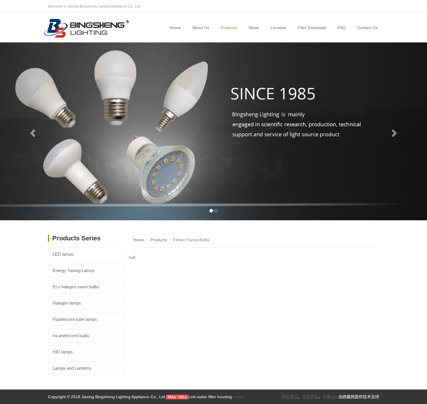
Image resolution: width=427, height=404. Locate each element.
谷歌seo (329, 396)
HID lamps (63, 351)
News (254, 27)
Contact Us (367, 27)
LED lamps (63, 254)
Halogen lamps (67, 303)
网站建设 (290, 396)
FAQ (342, 27)
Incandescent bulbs (71, 335)
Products (158, 239)
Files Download (312, 27)
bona (240, 396)
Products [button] (229, 27)
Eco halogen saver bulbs (76, 286)
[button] (32, 131)
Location (278, 27)
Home (175, 27)
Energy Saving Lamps (74, 270)
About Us (200, 27)
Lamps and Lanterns (72, 368)
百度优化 (310, 396)
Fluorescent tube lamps (75, 319)
